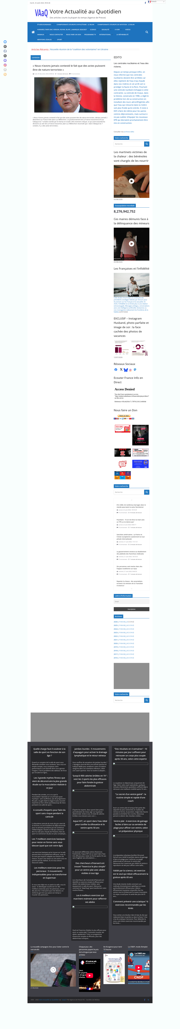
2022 (116, 636)
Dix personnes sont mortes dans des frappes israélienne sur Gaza (129, 538)
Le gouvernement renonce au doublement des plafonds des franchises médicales (131, 523)
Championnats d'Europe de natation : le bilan (116, 24)
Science (93, 30)
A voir (117, 30)
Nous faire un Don (73, 35)
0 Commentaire (75, 74)
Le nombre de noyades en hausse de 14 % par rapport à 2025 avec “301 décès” (87, 49)
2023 (116, 632)
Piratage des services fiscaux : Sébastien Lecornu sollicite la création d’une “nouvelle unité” (131, 571)
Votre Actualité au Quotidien (85, 11)
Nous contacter (56, 35)
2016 (116, 658)
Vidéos (127, 30)
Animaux (40, 35)
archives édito (129, 132)
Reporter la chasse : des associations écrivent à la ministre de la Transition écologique (130, 554)
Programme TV (90, 35)
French (153, 1)
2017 (116, 654)
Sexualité (105, 30)
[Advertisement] (131, 676)
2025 (116, 625)
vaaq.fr (64, 1000)
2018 (116, 651)
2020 (116, 643)
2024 (116, 629)
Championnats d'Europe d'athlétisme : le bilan (75, 24)
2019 (116, 647)
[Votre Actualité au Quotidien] (33, 32)
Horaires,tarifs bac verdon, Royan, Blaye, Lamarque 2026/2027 (62, 30)
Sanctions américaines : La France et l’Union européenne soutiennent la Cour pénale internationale (131, 507)
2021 (116, 640)
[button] (52, 24)
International (105, 35)
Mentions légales (44, 40)
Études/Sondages (44, 24)
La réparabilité (122, 35)
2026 (116, 622)
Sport (59, 40)
